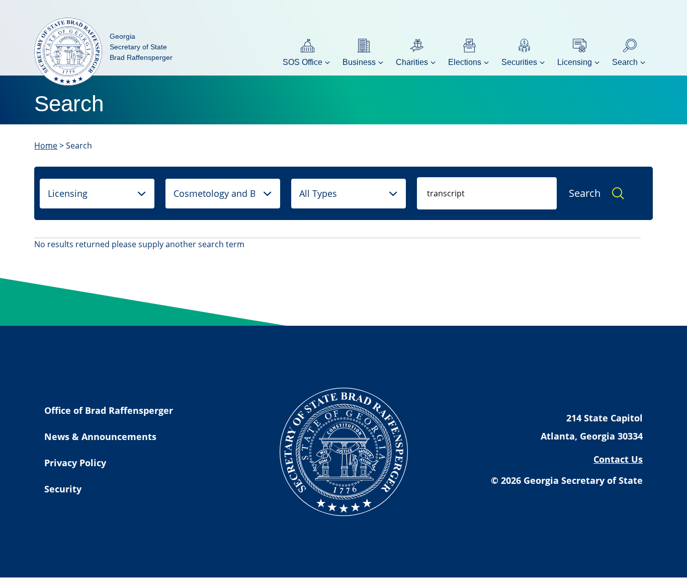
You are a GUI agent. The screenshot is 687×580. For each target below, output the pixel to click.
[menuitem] (307, 52)
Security (62, 489)
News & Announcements (100, 436)
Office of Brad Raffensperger (108, 410)
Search (584, 193)
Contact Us (618, 459)
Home (45, 145)
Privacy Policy (75, 463)
